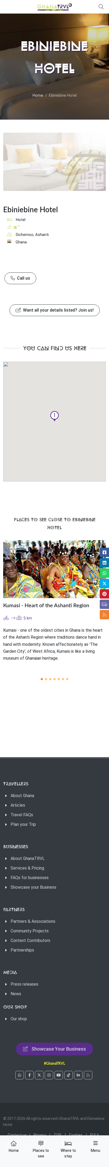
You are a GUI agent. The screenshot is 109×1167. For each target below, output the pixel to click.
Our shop (19, 1018)
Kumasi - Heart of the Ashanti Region (46, 605)
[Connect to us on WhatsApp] (19, 1075)
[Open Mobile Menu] (95, 1143)
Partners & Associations (33, 921)
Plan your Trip (23, 824)
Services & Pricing (27, 868)
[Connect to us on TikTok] (68, 1075)
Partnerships (22, 950)
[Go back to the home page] (54, 6)
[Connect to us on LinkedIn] (78, 1075)
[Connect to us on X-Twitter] (39, 1075)
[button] (54, 416)
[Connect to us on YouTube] (58, 1075)
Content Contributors (30, 940)
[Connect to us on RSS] (88, 1075)
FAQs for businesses (30, 877)
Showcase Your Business (58, 1049)
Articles (18, 805)
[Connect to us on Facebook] (29, 1075)
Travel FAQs (22, 814)
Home (38, 95)
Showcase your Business (33, 887)
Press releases (24, 984)
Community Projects (30, 930)
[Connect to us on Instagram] (49, 1075)
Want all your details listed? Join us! (58, 310)
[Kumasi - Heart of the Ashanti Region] (54, 569)
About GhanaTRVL (28, 858)
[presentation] (91, 605)
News (16, 993)
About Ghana (22, 795)
